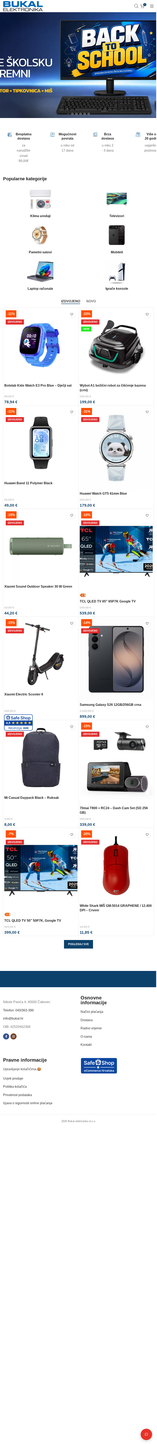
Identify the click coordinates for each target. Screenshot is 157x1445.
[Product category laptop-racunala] (40, 276)
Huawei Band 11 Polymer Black (28, 483)
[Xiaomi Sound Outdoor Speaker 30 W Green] (40, 546)
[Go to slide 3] (76, 114)
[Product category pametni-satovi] (40, 239)
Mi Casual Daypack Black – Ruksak (31, 797)
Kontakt (86, 1044)
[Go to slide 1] (68, 114)
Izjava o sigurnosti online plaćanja (27, 1103)
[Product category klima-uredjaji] (40, 203)
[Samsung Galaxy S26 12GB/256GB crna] (116, 659)
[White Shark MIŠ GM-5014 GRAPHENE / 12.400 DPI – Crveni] (116, 865)
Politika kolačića (15, 1086)
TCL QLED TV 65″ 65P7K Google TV (108, 601)
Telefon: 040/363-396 (18, 1010)
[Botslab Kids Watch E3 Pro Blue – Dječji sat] (40, 345)
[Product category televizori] (117, 203)
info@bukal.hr (13, 1018)
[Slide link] (78, 65)
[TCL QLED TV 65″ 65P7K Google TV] (116, 554)
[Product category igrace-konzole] (117, 276)
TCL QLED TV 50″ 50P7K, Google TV (32, 920)
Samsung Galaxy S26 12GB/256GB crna (110, 704)
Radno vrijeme (91, 1028)
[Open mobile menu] (152, 6)
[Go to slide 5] (85, 114)
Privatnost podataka (17, 1095)
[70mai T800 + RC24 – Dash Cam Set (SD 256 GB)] (116, 762)
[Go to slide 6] (89, 114)
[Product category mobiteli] (117, 239)
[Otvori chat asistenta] (143, 1434)
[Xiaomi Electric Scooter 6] (40, 654)
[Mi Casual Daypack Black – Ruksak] (40, 757)
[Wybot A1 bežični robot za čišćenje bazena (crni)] (116, 345)
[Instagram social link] (13, 1036)
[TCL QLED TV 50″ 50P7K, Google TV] (40, 873)
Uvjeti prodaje (13, 1078)
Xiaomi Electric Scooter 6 (23, 694)
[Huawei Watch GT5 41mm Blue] (116, 448)
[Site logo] (23, 6)
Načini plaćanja (92, 1011)
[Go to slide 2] (72, 114)
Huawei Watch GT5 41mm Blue (103, 493)
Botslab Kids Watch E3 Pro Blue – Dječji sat (38, 385)
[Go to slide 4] (81, 114)
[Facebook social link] (6, 1036)
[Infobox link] (11, 148)
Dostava (87, 1020)
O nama (86, 1036)
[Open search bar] (136, 6)
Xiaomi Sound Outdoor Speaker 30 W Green (38, 586)
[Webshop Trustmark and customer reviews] (99, 1065)
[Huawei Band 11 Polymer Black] (40, 443)
